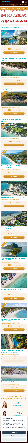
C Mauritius (6, 382)
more (18, 46)
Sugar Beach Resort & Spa (11, 120)
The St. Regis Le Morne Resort (12, 27)
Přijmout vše (14, 432)
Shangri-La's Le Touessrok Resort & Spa (13, 320)
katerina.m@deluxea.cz (17, 415)
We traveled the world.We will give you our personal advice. (14, 397)
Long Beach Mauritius (9, 197)
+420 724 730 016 (17, 407)
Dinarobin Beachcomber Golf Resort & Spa (14, 166)
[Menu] (26, 2)
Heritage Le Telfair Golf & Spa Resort (12, 227)
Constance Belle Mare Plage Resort (14, 58)
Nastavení (14, 439)
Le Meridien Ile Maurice (10, 90)
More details (14, 52)
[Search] (23, 2)
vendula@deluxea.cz (17, 405)
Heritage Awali (7, 289)
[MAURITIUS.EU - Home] (6, 2)
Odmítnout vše (14, 435)
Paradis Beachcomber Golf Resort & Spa (13, 258)
